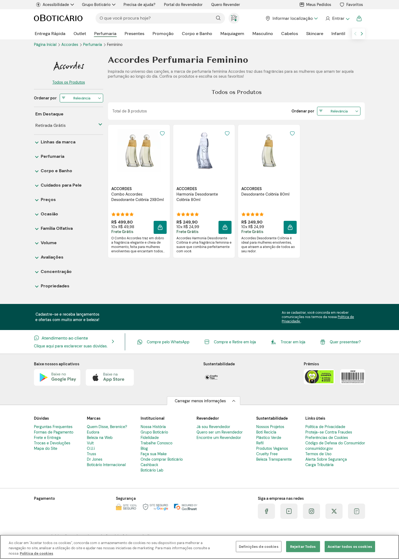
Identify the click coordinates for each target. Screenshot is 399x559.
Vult (90, 443)
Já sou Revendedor (213, 426)
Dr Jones (94, 459)
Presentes (134, 33)
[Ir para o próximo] (362, 34)
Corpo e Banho (197, 33)
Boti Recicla (266, 432)
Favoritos (354, 4)
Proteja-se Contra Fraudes (328, 432)
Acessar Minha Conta (337, 18)
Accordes (70, 44)
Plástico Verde (268, 437)
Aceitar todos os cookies (350, 546)
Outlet (80, 33)
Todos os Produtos (68, 82)
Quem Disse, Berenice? (107, 426)
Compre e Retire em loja (235, 342)
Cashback (149, 464)
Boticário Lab (152, 470)
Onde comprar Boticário (162, 459)
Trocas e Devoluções (52, 443)
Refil (260, 443)
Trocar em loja (293, 342)
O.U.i (91, 448)
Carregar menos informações (200, 400)
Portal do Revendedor (183, 4)
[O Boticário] (58, 18)
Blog (144, 448)
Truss (91, 453)
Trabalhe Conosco (156, 443)
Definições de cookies (258, 546)
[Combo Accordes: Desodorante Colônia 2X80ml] (139, 150)
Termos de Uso (318, 453)
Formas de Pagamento (53, 432)
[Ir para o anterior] (355, 34)
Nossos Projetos (270, 426)
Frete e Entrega (47, 437)
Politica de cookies (36, 553)
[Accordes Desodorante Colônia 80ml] (269, 150)
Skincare (314, 33)
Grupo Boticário (96, 4)
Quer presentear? (345, 342)
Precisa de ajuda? (139, 4)
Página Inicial (46, 44)
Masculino (262, 33)
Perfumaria (105, 33)
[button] (160, 227)
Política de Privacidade (325, 426)
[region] (199, 547)
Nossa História (153, 426)
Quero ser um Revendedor (220, 432)
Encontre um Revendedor (219, 437)
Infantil (338, 33)
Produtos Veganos (272, 448)
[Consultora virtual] (234, 18)
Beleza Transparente (274, 459)
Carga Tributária (319, 464)
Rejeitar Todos (303, 546)
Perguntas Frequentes (53, 426)
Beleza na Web (100, 437)
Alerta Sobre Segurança (326, 459)
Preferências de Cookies (326, 437)
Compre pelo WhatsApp (168, 342)
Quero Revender (225, 4)
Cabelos (289, 33)
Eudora (93, 432)
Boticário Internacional (106, 464)
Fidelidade (150, 437)
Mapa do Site (45, 448)
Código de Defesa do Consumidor (335, 443)
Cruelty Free (267, 453)
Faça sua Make (154, 453)
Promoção (163, 33)
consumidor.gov (319, 448)
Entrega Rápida (50, 33)
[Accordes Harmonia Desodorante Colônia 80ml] (204, 150)
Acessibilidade (56, 4)
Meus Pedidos (318, 4)
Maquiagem (232, 33)
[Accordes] (68, 66)
